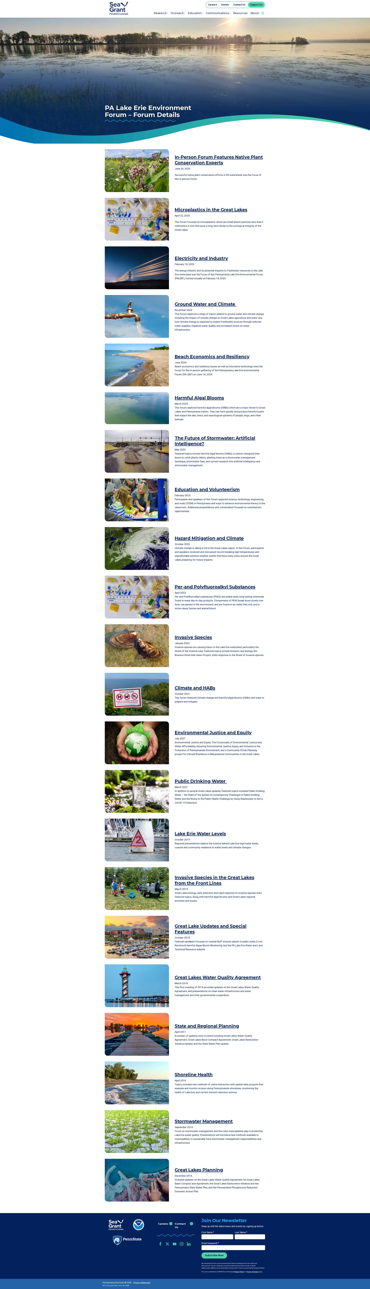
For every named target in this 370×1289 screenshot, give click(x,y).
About (254, 13)
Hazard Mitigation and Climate (209, 538)
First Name (207, 1232)
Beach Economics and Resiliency (212, 356)
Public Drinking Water (201, 781)
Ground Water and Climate (205, 304)
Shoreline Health (194, 1074)
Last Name (241, 1232)
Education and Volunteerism (207, 489)
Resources (240, 13)
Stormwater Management (204, 1121)
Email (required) (210, 1243)
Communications (217, 13)
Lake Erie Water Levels (200, 833)
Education (195, 13)
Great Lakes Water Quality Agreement (218, 977)
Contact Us (180, 1225)
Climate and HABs (195, 688)
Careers (163, 1223)
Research (160, 13)
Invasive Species (193, 637)
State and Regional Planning (207, 1026)
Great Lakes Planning (199, 1170)
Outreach (177, 13)
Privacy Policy (239, 1272)
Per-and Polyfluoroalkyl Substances (215, 587)
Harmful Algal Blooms (199, 398)
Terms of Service (253, 1272)
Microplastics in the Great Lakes (211, 209)
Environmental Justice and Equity (213, 732)
